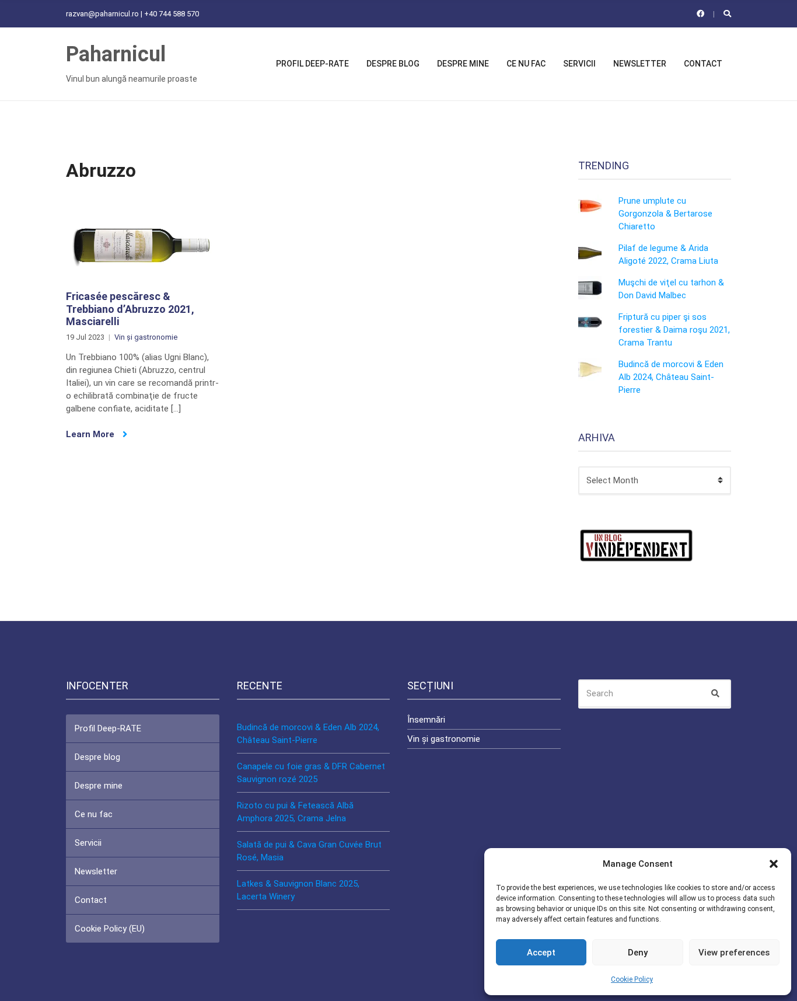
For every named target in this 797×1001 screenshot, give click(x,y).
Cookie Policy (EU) (110, 928)
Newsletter (639, 63)
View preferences (734, 952)
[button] (773, 864)
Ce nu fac (526, 63)
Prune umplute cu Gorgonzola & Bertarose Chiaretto (665, 214)
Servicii (579, 63)
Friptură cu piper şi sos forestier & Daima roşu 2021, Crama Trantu (674, 330)
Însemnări (426, 719)
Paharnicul (116, 54)
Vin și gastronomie (145, 337)
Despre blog (393, 63)
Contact (703, 63)
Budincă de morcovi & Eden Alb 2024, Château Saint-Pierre (670, 377)
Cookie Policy (632, 979)
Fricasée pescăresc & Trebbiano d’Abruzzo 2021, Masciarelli (130, 308)
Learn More (91, 434)
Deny (638, 952)
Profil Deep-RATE (312, 63)
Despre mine (463, 63)
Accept (541, 952)
